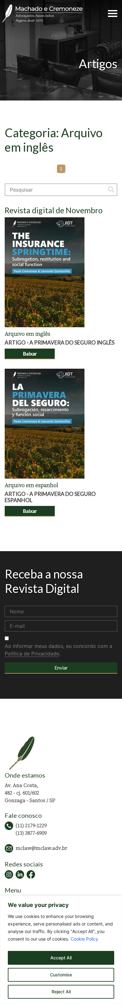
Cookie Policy (84, 939)
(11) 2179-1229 (31, 825)
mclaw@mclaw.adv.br (41, 847)
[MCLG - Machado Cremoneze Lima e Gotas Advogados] (42, 13)
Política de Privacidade (32, 653)
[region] (61, 950)
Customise (61, 974)
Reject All (61, 991)
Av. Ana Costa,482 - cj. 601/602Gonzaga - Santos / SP (30, 793)
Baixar (30, 353)
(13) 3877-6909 (31, 832)
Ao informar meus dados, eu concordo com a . (58, 650)
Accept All (61, 957)
